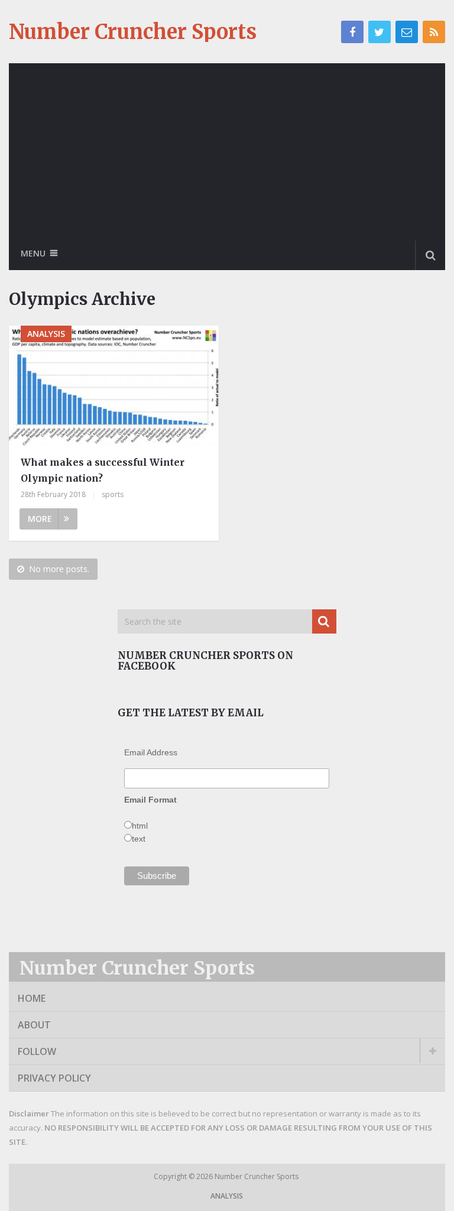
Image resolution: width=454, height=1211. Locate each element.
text (138, 838)
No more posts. (59, 568)
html (140, 825)
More (40, 518)
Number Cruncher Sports (133, 32)
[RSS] (434, 32)
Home (32, 998)
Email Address (150, 752)
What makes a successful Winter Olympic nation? (102, 470)
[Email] (406, 32)
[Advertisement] (227, 152)
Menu (33, 253)
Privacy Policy (54, 1078)
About (34, 1024)
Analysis (226, 1196)
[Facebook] (352, 32)
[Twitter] (379, 32)
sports (113, 494)
